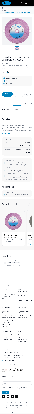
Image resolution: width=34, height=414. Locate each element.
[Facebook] (3, 396)
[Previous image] (4, 31)
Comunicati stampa (7, 340)
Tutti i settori (21, 303)
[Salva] (26, 94)
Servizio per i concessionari (6, 323)
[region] (17, 31)
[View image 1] (17, 31)
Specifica (9, 104)
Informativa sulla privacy (16, 405)
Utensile (11, 8)
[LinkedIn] (12, 396)
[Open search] (26, 3)
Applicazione (17, 104)
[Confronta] (30, 94)
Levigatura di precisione (22, 8)
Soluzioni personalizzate (22, 338)
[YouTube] (8, 396)
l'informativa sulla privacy (18, 389)
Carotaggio (5, 289)
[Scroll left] (26, 205)
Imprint (6, 405)
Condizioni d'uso (10, 408)
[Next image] (30, 31)
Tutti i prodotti (6, 299)
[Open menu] (30, 3)
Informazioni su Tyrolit (8, 335)
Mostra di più (5, 133)
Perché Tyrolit (22, 342)
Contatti (20, 335)
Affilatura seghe (8, 10)
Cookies (27, 405)
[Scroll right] (30, 205)
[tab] (17, 48)
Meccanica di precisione (25, 300)
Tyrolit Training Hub (7, 320)
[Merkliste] (21, 3)
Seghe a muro (6, 297)
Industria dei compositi (24, 298)
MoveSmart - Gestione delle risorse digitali (24, 316)
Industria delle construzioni (22, 295)
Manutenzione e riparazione (6, 312)
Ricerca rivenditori (18, 94)
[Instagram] (16, 396)
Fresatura (5, 292)
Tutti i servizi (5, 327)
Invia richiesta (6, 94)
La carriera (5, 337)
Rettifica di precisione (8, 294)
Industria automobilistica (22, 290)
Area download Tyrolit (8, 318)
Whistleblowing (17, 410)
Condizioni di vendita (22, 408)
